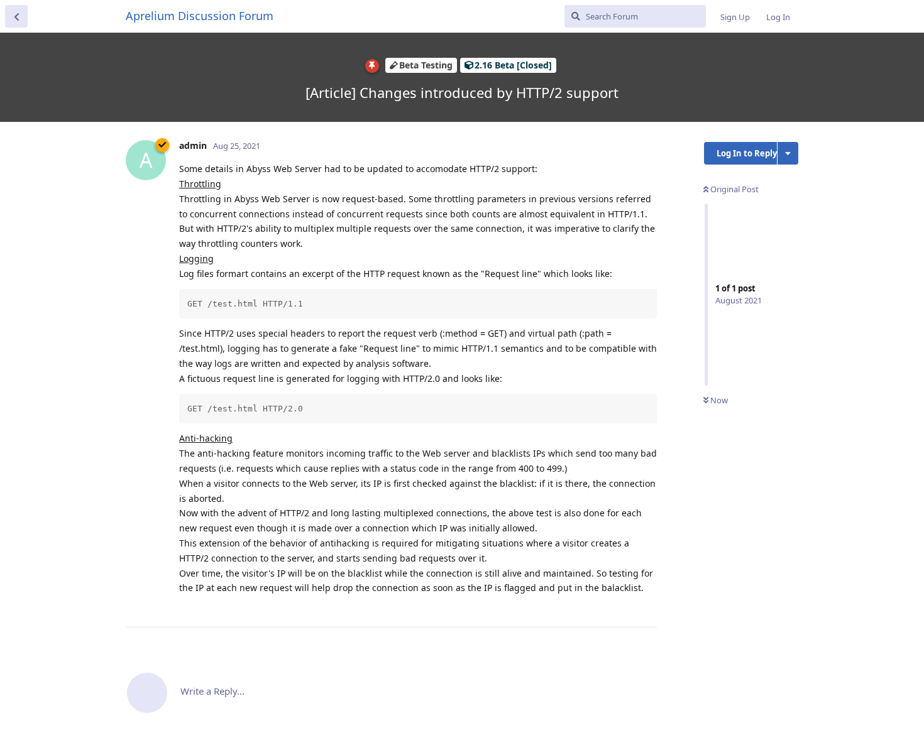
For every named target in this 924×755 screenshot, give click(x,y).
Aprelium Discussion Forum (199, 15)
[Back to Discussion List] (16, 16)
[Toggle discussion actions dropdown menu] (788, 153)
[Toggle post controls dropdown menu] (645, 603)
